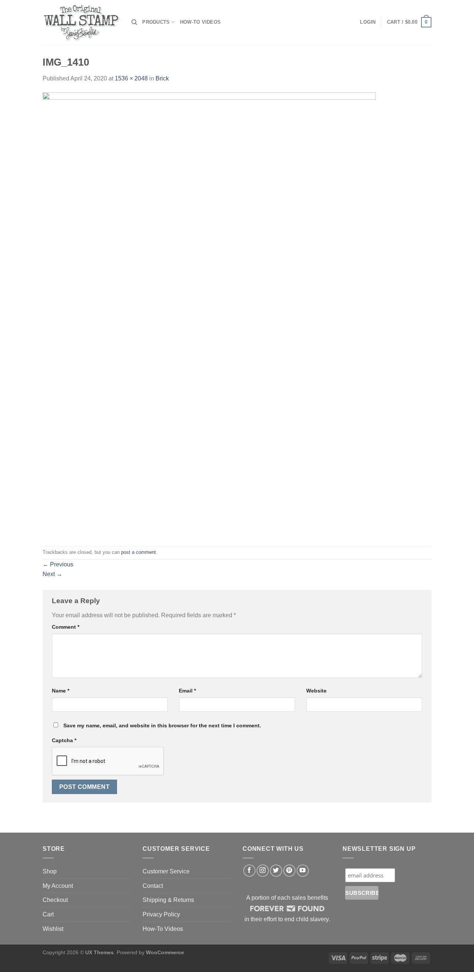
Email (187, 691)
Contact (153, 886)
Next (52, 574)
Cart (48, 914)
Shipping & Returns (168, 900)
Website (316, 691)
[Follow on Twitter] (276, 870)
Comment (65, 627)
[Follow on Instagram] (263, 870)
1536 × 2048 (131, 78)
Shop (50, 871)
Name (60, 691)
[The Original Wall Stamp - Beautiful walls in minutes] (81, 22)
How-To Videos (200, 22)
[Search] (134, 22)
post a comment (138, 552)
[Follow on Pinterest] (289, 870)
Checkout (55, 900)
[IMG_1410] (209, 314)
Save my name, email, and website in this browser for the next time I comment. (162, 725)
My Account (58, 886)
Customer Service (166, 871)
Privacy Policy (161, 914)
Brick (162, 78)
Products (156, 22)
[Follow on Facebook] (249, 870)
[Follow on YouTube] (303, 870)
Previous (58, 564)
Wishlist (53, 929)
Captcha (64, 740)
